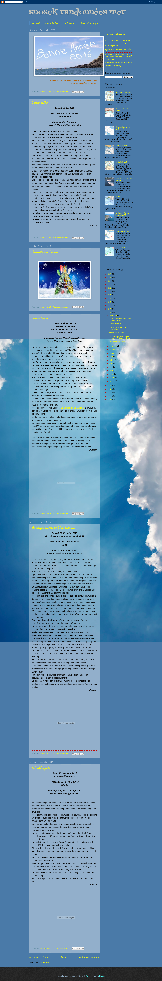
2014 (110, 386)
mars (112, 374)
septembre (114, 353)
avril (111, 371)
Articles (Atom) (44, 962)
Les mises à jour (90, 23)
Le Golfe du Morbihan (123, 92)
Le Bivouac (69, 23)
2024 (110, 281)
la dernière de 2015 (39, 103)
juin (111, 364)
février (112, 378)
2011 (110, 396)
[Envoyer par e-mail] (73, 92)
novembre (113, 346)
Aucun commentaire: (61, 92)
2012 (110, 392)
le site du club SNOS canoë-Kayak (118, 40)
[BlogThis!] (75, 92)
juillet (112, 360)
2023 (110, 284)
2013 (110, 389)
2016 (110, 309)
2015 (110, 312)
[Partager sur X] (78, 92)
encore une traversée (40, 318)
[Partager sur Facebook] (80, 92)
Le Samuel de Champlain (72, 408)
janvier (112, 381)
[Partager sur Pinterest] (83, 92)
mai (111, 367)
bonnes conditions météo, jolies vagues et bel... (120, 319)
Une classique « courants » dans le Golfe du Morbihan (53, 528)
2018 (110, 302)
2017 (110, 305)
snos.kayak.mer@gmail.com (115, 34)
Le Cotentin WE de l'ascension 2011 (122, 214)
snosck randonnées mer (77, 12)
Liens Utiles (51, 23)
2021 (110, 291)
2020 (110, 295)
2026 (110, 274)
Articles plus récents (39, 957)
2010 (110, 400)
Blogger (102, 976)
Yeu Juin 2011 (120, 248)
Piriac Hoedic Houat (122, 231)
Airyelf (88, 976)
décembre (113, 315)
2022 (110, 288)
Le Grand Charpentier (41, 768)
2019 (110, 298)
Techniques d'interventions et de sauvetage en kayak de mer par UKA (118, 55)
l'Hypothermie (110, 59)
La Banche (119, 197)
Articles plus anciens (89, 957)
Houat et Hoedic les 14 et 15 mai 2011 (123, 128)
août (111, 357)
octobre (113, 350)
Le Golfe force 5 (121, 162)
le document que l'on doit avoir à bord (118, 62)
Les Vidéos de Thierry (113, 66)
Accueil (36, 23)
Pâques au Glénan (122, 145)
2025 (110, 277)
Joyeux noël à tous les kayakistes (45, 252)
